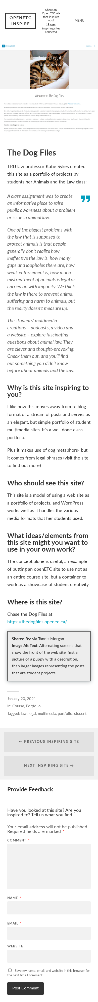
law (24, 714)
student (80, 714)
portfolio (65, 714)
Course (18, 706)
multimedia (47, 714)
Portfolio (33, 706)
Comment (18, 840)
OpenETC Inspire (21, 21)
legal (32, 714)
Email (14, 923)
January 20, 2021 (21, 699)
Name (14, 898)
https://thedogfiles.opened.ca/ (37, 622)
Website (15, 946)
